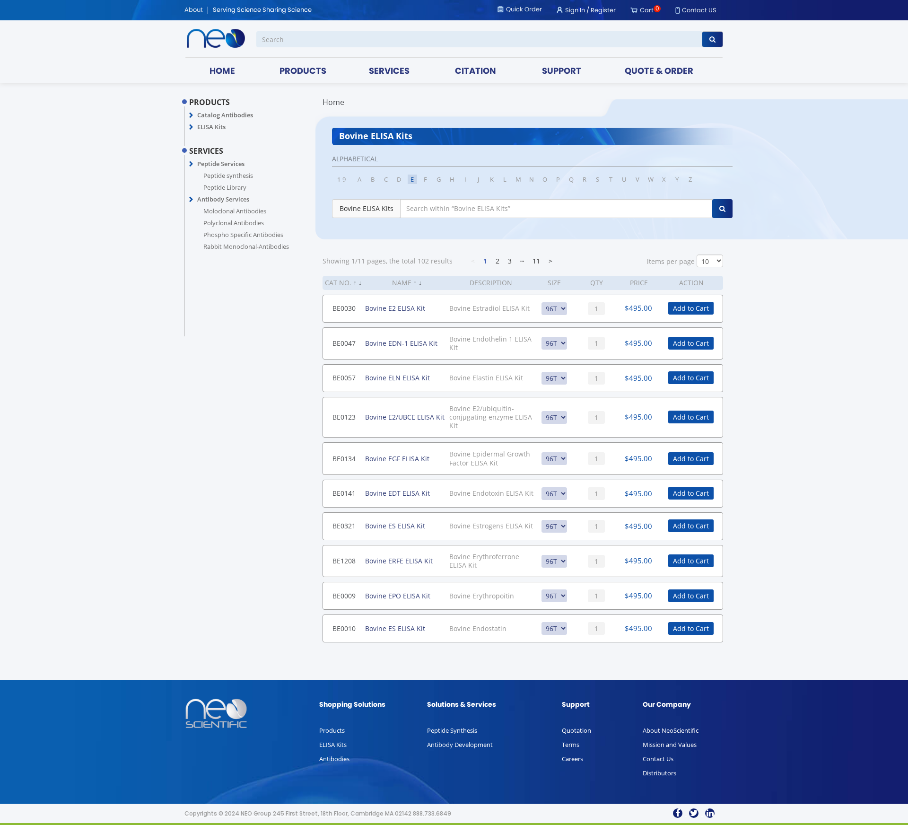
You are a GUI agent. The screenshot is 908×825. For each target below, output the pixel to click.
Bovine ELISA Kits (366, 208)
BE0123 (344, 416)
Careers (572, 759)
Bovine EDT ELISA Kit (397, 493)
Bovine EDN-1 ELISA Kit (401, 343)
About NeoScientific (670, 730)
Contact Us (658, 759)
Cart (647, 10)
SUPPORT (561, 71)
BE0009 (344, 595)
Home (333, 102)
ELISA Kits (211, 127)
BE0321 (344, 525)
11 (536, 260)
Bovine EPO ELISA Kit (397, 595)
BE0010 (344, 628)
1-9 (341, 179)
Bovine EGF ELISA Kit (397, 458)
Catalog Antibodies (225, 115)
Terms (570, 744)
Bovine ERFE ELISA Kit (399, 560)
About (193, 10)
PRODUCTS (302, 71)
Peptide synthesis (228, 175)
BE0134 (344, 458)
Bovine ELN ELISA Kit (397, 377)
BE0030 (344, 308)
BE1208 (344, 560)
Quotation (576, 730)
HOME (222, 71)
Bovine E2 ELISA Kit (395, 308)
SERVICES (389, 71)
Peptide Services (220, 163)
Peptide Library (224, 187)
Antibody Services (223, 199)
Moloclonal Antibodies (234, 211)
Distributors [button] (659, 773)
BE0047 (344, 343)
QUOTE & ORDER (659, 71)
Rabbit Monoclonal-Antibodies (246, 246)
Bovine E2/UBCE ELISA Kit (405, 416)
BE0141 (344, 493)
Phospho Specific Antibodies (243, 234)
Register (603, 10)
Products (332, 730)
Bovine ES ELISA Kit (395, 525)
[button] (191, 115)
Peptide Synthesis (452, 730)
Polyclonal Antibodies (233, 223)
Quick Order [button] (524, 9)
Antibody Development (460, 744)
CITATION (475, 71)
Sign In (575, 10)
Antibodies (334, 759)
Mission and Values (670, 744)
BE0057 (344, 377)
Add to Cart (691, 308)
